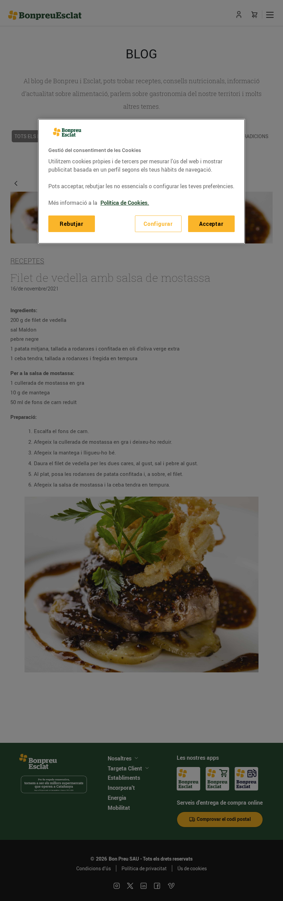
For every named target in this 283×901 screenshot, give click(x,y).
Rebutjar (71, 224)
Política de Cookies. (124, 203)
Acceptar (211, 224)
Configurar (158, 224)
